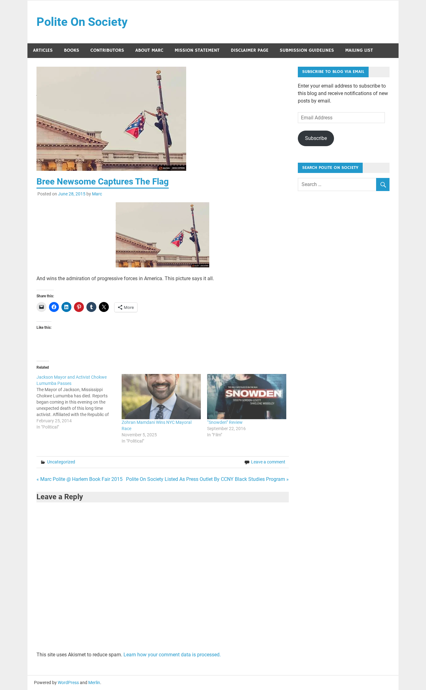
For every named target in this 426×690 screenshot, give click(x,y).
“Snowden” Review (225, 422)
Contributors (107, 50)
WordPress (68, 682)
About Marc (149, 50)
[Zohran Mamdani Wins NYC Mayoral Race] (161, 396)
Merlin (94, 682)
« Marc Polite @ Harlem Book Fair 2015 (79, 479)
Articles (43, 50)
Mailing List (359, 50)
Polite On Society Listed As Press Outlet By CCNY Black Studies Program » (207, 479)
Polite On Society (82, 22)
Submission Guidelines (307, 50)
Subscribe (316, 138)
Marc (97, 193)
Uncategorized (61, 461)
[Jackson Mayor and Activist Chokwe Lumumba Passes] (79, 402)
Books (71, 50)
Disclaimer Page (250, 50)
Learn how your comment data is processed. (172, 655)
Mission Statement (197, 50)
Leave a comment (268, 461)
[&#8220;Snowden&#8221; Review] (246, 396)
